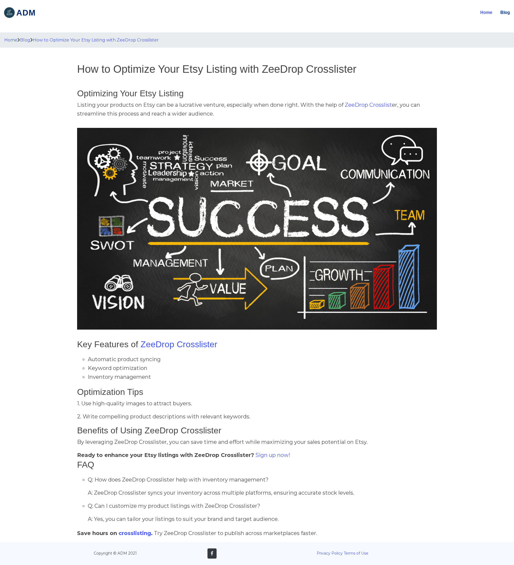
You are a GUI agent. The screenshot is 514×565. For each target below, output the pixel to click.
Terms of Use (356, 553)
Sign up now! (272, 455)
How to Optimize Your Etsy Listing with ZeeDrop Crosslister (96, 40)
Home (486, 12)
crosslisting (135, 533)
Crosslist (380, 105)
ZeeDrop (356, 105)
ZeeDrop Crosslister (179, 344)
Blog (505, 12)
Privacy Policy (330, 553)
